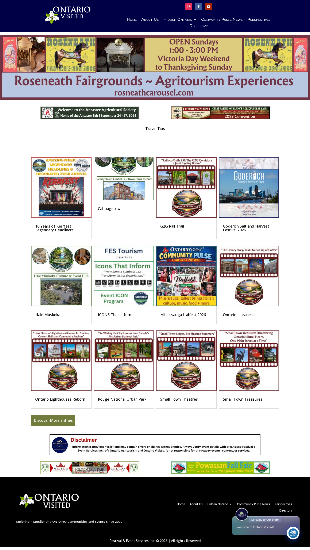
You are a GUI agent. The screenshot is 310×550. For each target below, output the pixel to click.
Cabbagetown (110, 208)
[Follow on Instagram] (188, 6)
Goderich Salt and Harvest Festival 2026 (246, 228)
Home (132, 20)
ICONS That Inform (115, 314)
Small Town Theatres (179, 399)
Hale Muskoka (47, 314)
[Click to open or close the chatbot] (293, 533)
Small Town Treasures (242, 399)
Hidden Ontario (177, 20)
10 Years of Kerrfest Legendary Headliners (54, 228)
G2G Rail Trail (172, 226)
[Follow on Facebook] (198, 6)
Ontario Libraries (238, 314)
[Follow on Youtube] (208, 6)
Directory (198, 26)
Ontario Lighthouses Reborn (60, 399)
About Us (150, 20)
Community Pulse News (222, 20)
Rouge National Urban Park (122, 399)
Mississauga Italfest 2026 (183, 314)
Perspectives (259, 20)
